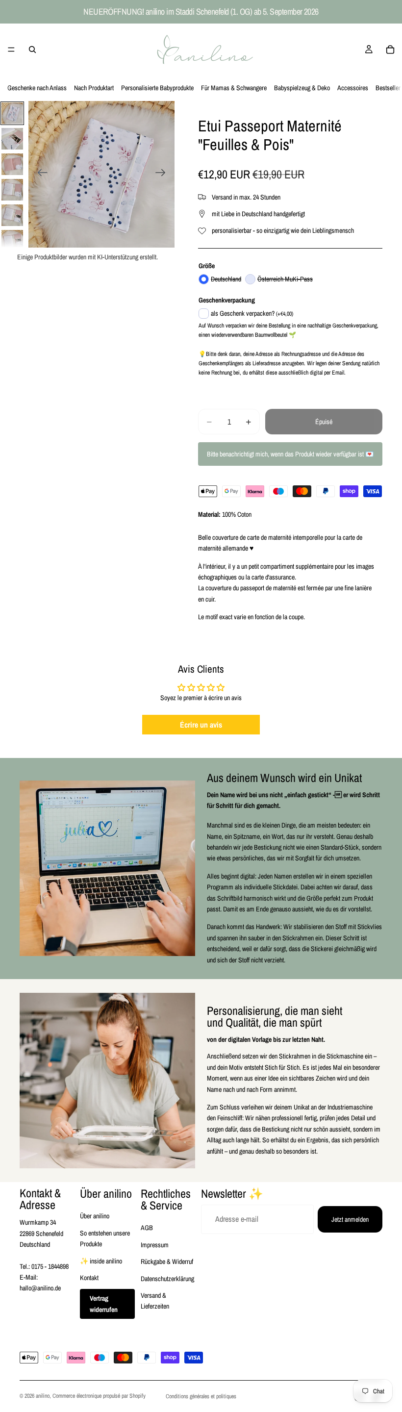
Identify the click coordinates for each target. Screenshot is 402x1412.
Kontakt (89, 1277)
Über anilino (94, 1215)
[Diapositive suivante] (163, 174)
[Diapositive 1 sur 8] (12, 113)
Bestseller (388, 87)
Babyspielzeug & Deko (302, 87)
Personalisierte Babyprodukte (157, 87)
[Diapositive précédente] (39, 174)
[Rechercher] (32, 49)
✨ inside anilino (101, 1261)
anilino (43, 1396)
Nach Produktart (94, 87)
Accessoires (352, 87)
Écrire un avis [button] (201, 724)
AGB (147, 1227)
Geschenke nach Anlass (37, 87)
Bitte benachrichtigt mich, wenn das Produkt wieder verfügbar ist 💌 (290, 454)
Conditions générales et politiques (201, 1396)
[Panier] (390, 49)
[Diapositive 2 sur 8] (12, 139)
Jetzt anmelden (350, 1219)
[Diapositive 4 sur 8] (12, 190)
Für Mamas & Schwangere (234, 87)
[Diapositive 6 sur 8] (12, 241)
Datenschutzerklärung (167, 1278)
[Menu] (11, 49)
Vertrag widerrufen (104, 1303)
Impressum (155, 1244)
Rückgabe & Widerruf (167, 1261)
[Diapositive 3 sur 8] (12, 164)
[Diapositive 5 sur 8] (12, 215)
